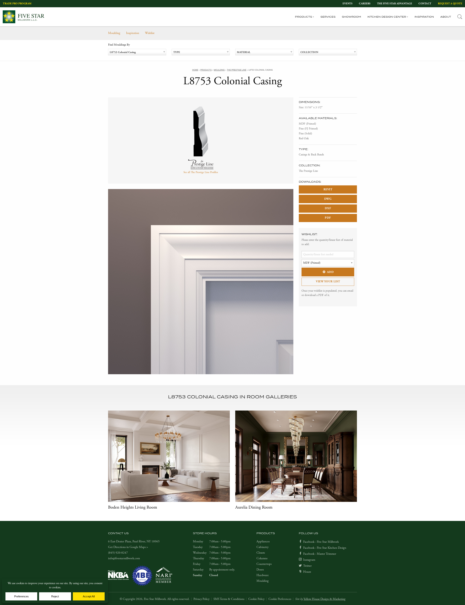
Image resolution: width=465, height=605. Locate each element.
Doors (260, 570)
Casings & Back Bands (311, 155)
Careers (365, 3)
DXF (328, 208)
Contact (424, 3)
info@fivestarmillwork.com (124, 558)
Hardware (262, 575)
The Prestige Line (308, 171)
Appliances (263, 541)
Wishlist (149, 33)
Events (347, 3)
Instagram (309, 560)
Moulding (114, 33)
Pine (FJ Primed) (308, 129)
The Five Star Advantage (394, 3)
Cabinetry (262, 547)
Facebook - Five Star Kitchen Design (324, 548)
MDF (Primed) (307, 124)
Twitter (307, 566)
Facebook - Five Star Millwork (321, 542)
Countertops (264, 564)
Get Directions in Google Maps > (128, 547)
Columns (261, 558)
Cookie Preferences (279, 599)
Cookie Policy (256, 599)
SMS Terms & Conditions (228, 599)
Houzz (307, 572)
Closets (260, 553)
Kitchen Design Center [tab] (386, 16)
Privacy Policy (201, 599)
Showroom (351, 16)
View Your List (328, 281)
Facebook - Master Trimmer (319, 554)
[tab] (459, 16)
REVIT (328, 189)
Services (327, 16)
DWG (328, 199)
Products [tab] (303, 16)
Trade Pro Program (17, 3)
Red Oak (304, 138)
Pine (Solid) (305, 133)
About (445, 16)
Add (330, 272)
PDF (328, 218)
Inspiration (424, 16)
